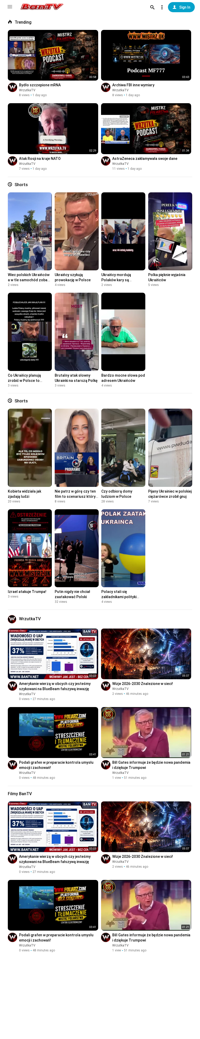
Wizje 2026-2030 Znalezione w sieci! (142, 684)
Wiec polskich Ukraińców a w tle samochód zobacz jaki (30, 280)
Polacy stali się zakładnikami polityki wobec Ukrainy (118, 597)
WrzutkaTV (27, 90)
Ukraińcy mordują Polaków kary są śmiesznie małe (116, 280)
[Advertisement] (100, 1000)
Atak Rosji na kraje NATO (40, 158)
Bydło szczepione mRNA (40, 85)
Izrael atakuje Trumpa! (27, 592)
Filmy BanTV (20, 793)
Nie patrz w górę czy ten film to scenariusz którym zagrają (77, 496)
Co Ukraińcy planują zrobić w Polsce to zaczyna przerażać (24, 380)
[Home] (41, 7)
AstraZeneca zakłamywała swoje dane (144, 158)
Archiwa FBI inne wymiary (133, 85)
